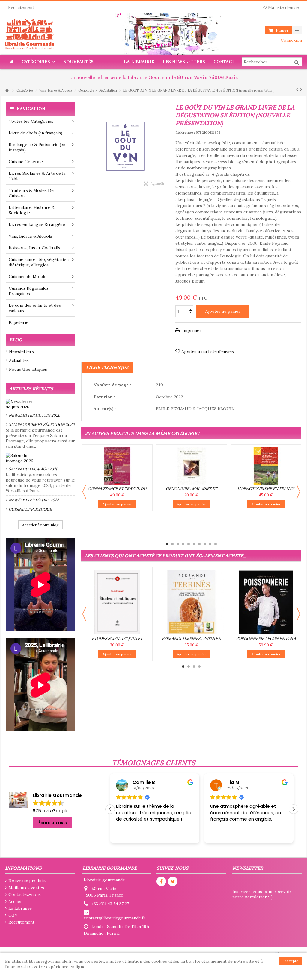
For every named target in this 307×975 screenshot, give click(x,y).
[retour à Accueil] (7, 90)
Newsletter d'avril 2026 (34, 499)
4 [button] (183, 544)
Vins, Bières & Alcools (30, 236)
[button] (293, 809)
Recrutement (21, 7)
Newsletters (21, 351)
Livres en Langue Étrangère (37, 224)
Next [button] (298, 491)
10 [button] (215, 544)
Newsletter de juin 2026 (34, 415)
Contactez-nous (24, 894)
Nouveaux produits (27, 880)
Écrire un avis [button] (52, 823)
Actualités (19, 360)
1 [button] (167, 544)
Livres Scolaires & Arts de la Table (37, 176)
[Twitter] (172, 881)
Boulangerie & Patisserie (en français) (37, 147)
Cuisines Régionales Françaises (29, 290)
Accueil (15, 901)
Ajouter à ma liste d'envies (207, 351)
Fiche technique (107, 367)
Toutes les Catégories (31, 121)
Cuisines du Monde (27, 276)
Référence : (185, 132)
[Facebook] (161, 881)
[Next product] (301, 89)
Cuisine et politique (30, 509)
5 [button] (188, 544)
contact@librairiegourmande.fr (114, 918)
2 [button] (172, 544)
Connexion (290, 40)
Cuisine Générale (26, 161)
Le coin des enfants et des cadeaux (35, 308)
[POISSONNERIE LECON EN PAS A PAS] (266, 602)
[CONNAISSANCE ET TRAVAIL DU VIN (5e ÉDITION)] (117, 466)
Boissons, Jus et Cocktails (34, 247)
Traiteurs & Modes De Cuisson (31, 193)
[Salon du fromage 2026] (40, 458)
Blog (15, 340)
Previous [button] (84, 491)
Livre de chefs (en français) (35, 133)
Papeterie (18, 322)
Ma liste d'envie (283, 7)
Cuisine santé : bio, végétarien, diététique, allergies (39, 262)
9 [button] (210, 544)
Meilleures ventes (26, 887)
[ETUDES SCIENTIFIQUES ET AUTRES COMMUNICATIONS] (117, 602)
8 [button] (205, 544)
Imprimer (191, 330)
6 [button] (194, 544)
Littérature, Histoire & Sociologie (32, 210)
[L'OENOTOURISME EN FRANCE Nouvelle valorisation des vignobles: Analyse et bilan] (266, 466)
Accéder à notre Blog (40, 525)
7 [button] (199, 544)
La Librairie (20, 908)
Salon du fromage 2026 (33, 469)
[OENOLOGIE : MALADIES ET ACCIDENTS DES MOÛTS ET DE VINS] (191, 466)
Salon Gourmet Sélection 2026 (42, 424)
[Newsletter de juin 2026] (40, 404)
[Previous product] (297, 89)
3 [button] (178, 544)
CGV (12, 915)
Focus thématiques (28, 369)
